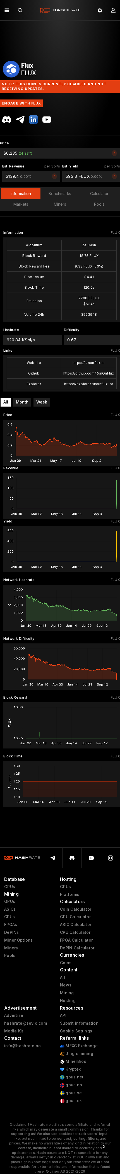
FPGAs (10, 924)
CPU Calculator (75, 932)
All (5, 402)
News (65, 985)
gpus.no (73, 1085)
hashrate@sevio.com (25, 1023)
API (63, 1015)
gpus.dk (73, 1100)
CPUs (9, 917)
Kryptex (72, 1069)
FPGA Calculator (76, 940)
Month (22, 402)
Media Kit (13, 1031)
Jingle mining (78, 1053)
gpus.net (74, 1077)
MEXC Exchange (81, 1046)
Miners (11, 948)
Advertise (13, 1015)
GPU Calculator (75, 917)
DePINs (11, 932)
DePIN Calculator (77, 948)
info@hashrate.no (22, 1046)
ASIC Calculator (75, 924)
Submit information (79, 1023)
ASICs (10, 909)
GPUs (9, 886)
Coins (65, 963)
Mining (67, 993)
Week (41, 402)
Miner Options (18, 940)
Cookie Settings (76, 1031)
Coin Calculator (75, 909)
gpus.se (73, 1093)
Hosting (68, 1000)
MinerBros (75, 1061)
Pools (9, 955)
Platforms (70, 894)
